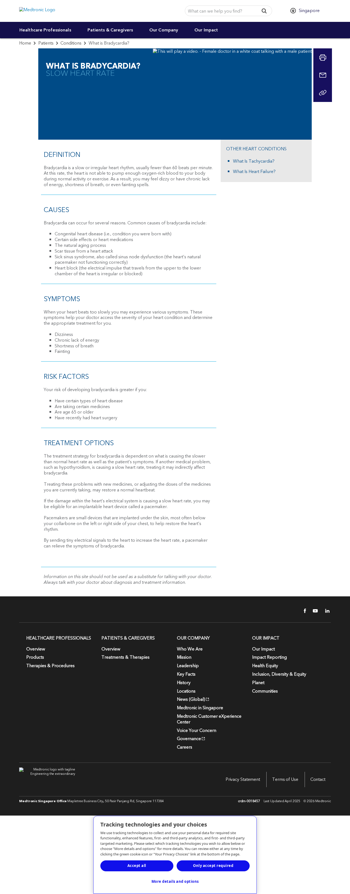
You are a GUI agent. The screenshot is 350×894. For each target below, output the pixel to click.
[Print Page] (322, 57)
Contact (317, 779)
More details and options (175, 881)
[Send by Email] (322, 75)
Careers (184, 747)
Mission (184, 657)
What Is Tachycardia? (254, 161)
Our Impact (206, 30)
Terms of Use (285, 779)
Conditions (70, 43)
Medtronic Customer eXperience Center (209, 719)
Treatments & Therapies (125, 657)
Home (25, 43)
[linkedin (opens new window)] (325, 611)
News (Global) (191, 699)
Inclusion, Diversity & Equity (279, 674)
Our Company (163, 30)
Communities (265, 691)
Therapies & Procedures (50, 666)
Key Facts (186, 674)
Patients (46, 43)
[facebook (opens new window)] (302, 611)
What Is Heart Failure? (254, 172)
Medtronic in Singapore (200, 708)
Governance (189, 739)
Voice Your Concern (196, 730)
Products (35, 657)
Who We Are (190, 649)
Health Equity (265, 666)
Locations (186, 691)
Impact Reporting (269, 657)
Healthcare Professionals (45, 30)
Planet (258, 683)
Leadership (188, 666)
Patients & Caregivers (110, 30)
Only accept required (213, 865)
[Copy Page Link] (322, 92)
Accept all (136, 865)
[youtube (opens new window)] (314, 611)
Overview (35, 649)
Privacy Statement (243, 779)
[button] (264, 11)
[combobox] (220, 11)
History (184, 683)
